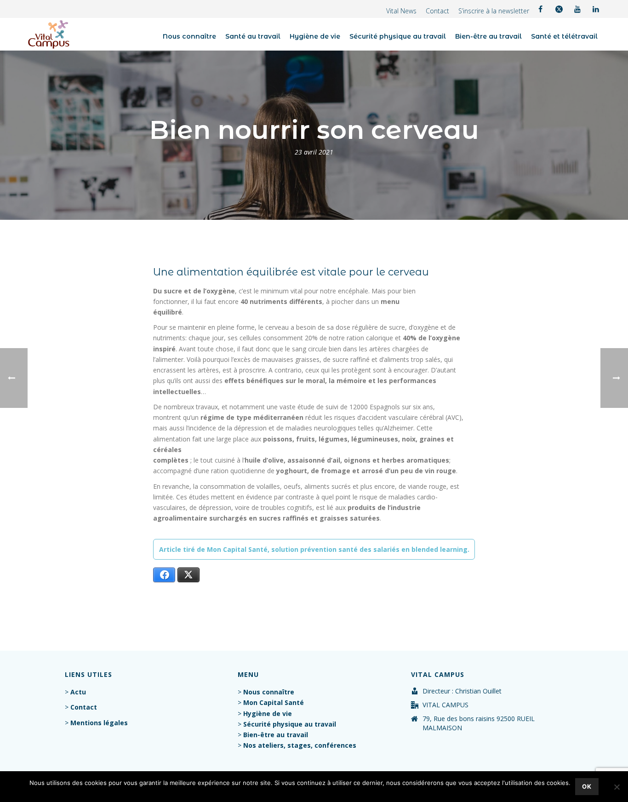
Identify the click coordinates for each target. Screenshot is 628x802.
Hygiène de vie (315, 36)
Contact (437, 10)
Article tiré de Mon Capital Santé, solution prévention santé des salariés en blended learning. (314, 549)
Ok (587, 786)
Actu (78, 691)
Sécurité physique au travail (397, 36)
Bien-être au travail (488, 36)
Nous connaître (189, 36)
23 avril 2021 (314, 152)
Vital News (401, 10)
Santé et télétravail (564, 36)
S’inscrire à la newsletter (493, 10)
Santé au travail (252, 36)
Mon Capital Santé (273, 702)
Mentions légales (99, 722)
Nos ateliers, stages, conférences (299, 745)
